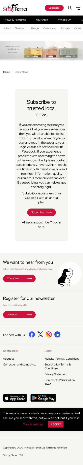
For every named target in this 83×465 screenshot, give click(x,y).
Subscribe (54, 7)
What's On (64, 20)
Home (6, 72)
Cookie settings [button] (33, 424)
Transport (20, 28)
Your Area (42, 20)
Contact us (13, 278)
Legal (48, 351)
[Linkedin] (57, 337)
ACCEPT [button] (56, 424)
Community (49, 28)
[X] (40, 336)
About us (8, 358)
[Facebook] (32, 337)
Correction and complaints (19, 364)
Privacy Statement (56, 374)
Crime (77, 28)
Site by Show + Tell (13, 455)
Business (65, 28)
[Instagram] (49, 337)
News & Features (15, 20)
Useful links (10, 351)
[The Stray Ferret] (18, 7)
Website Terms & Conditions (62, 358)
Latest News (21, 72)
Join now (12, 314)
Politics (7, 28)
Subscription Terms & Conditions (58, 366)
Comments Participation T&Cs (60, 382)
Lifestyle (34, 28)
